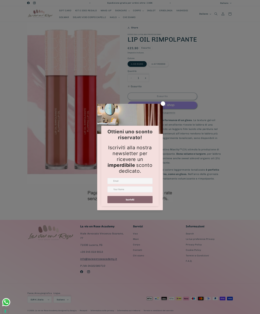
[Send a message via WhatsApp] (6, 302)
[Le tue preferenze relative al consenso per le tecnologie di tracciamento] (5, 311)
